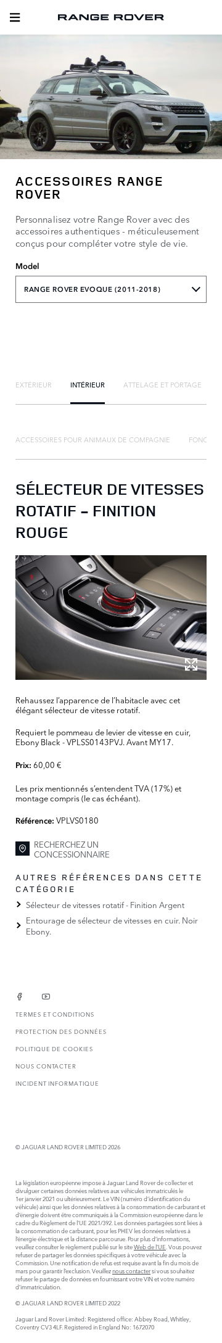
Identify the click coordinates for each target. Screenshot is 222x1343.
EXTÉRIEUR (33, 384)
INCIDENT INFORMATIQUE (57, 1083)
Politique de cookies (54, 1048)
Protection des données (61, 1031)
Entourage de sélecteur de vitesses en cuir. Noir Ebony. (112, 925)
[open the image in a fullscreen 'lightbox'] (111, 617)
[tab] (33, 384)
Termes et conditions (54, 1014)
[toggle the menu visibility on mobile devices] (15, 17)
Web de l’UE (150, 1246)
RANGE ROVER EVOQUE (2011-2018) (92, 289)
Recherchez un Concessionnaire (72, 849)
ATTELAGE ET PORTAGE (162, 384)
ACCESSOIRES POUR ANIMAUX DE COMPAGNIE (92, 439)
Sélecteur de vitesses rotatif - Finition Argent (105, 904)
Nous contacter (45, 1066)
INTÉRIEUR (87, 384)
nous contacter (131, 1271)
